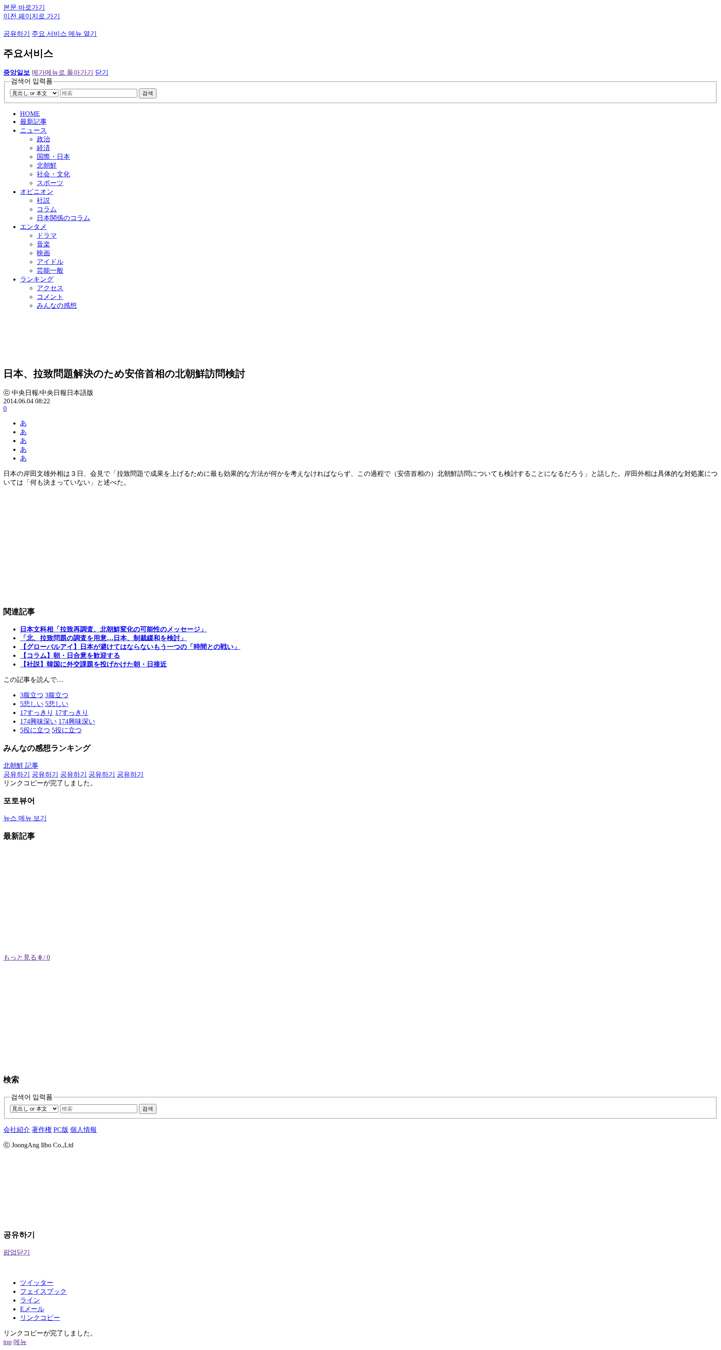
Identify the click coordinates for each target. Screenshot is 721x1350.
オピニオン (36, 191)
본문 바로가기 (24, 7)
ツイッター (36, 1282)
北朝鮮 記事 (20, 765)
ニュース (33, 130)
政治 (43, 139)
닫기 (101, 72)
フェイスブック (43, 1291)
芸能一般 (50, 270)
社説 (43, 200)
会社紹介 (16, 1129)
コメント (50, 296)
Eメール (32, 1308)
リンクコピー (40, 1317)
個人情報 (83, 1129)
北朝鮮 (47, 165)
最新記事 (33, 121)
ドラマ (47, 235)
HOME (30, 113)
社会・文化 (53, 174)
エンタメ (33, 226)
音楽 (43, 244)
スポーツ (50, 182)
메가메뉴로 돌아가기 (62, 72)
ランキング (36, 279)
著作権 (42, 1129)
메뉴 (20, 1341)
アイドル (50, 261)
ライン (30, 1300)
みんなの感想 (57, 305)
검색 (147, 93)
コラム (47, 209)
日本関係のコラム (63, 217)
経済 (43, 147)
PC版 (60, 1129)
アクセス (50, 288)
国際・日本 (53, 156)
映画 (43, 252)
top (7, 1341)
